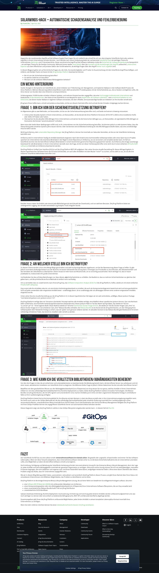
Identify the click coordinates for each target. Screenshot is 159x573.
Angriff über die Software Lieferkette (94, 97)
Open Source (42, 549)
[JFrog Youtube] (140, 520)
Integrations (42, 534)
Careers (62, 542)
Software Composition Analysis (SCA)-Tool (82, 283)
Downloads (84, 527)
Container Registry (22, 534)
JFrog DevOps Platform (61, 72)
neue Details (77, 64)
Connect (19, 538)
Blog (39, 523)
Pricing (80, 8)
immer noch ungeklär (104, 66)
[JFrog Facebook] (125, 520)
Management (64, 527)
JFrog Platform (21, 545)
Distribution (20, 531)
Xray (18, 527)
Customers (63, 538)
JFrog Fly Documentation (45, 542)
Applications (85, 538)
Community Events (86, 531)
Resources (70, 8)
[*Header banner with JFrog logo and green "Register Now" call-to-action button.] (79, 2)
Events (40, 531)
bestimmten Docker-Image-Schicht (86, 306)
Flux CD (111, 408)
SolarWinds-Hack (105, 60)
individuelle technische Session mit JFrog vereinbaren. (75, 505)
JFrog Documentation (44, 538)
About (61, 523)
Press (61, 549)
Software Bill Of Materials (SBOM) (39, 484)
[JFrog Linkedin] (130, 520)
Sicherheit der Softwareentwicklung (114, 62)
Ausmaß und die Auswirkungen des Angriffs (103, 64)
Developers (58, 8)
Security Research (43, 527)
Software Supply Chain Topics (47, 545)
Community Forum (86, 534)
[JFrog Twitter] (135, 520)
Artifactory (20, 523)
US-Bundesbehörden (36, 97)
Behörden (34, 62)
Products (29, 8)
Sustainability (64, 545)
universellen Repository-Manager (50, 132)
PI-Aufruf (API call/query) (29, 285)
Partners (62, 534)
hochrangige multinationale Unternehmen (114, 95)
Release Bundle (86, 308)
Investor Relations (65, 531)
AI (48, 8)
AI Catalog (20, 542)
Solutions (40, 8)
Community (84, 523)
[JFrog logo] (20, 8)
